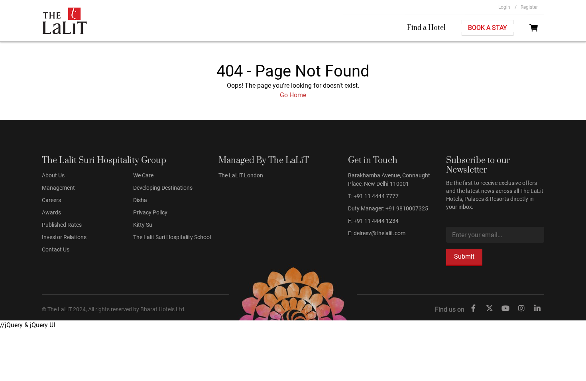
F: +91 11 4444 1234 (373, 221)
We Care (143, 175)
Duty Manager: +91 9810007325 (388, 208)
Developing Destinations (163, 188)
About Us (53, 175)
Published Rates (62, 225)
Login (507, 7)
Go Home (293, 95)
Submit (464, 256)
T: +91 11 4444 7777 (373, 196)
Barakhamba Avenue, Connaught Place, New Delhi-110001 (389, 179)
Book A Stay (487, 27)
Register (529, 7)
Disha (140, 200)
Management (58, 188)
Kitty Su (142, 225)
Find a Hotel (426, 28)
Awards (51, 212)
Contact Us (55, 249)
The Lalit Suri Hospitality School (172, 237)
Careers (51, 200)
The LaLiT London (240, 175)
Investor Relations (64, 237)
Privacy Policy (150, 212)
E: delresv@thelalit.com (376, 233)
